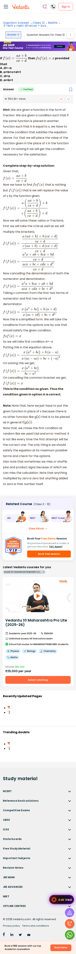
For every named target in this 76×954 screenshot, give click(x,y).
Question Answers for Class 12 (46, 35)
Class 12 (39, 23)
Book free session (49, 554)
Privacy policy (11, 926)
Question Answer (16, 23)
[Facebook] (4, 935)
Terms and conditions (35, 926)
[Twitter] (20, 935)
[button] (15, 518)
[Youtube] (28, 935)
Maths (53, 23)
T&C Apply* (56, 546)
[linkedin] (11, 935)
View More (36, 528)
